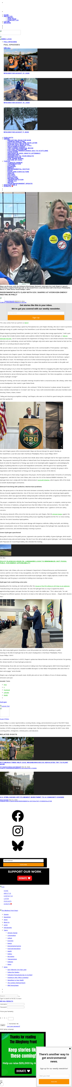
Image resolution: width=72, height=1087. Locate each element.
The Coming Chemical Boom (20, 148)
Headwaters (13, 154)
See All (7, 48)
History (11, 174)
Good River (13, 152)
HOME (6, 891)
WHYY (26, 323)
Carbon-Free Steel (16, 141)
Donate (6, 914)
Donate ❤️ (8, 186)
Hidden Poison (14, 157)
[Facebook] (18, 822)
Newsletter (7, 917)
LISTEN (6, 899)
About (11, 17)
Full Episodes (10, 42)
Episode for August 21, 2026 (17, 73)
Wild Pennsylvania (16, 147)
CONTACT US (8, 896)
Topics (7, 161)
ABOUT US (7, 893)
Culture (11, 165)
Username (3, 1004)
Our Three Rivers (16, 158)
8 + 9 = (4, 1018)
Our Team (12, 19)
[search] (19, 996)
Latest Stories (31, 768)
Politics (11, 175)
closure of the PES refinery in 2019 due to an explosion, (52, 586)
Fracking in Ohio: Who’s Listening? (24, 153)
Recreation (13, 178)
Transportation (16, 179)
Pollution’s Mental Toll (20, 145)
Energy (11, 168)
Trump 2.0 (12, 181)
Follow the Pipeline (17, 149)
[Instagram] (18, 837)
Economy (12, 166)
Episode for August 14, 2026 (17, 102)
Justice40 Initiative (44, 480)
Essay (10, 170)
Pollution (12, 177)
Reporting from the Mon (19, 140)
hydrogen (3, 702)
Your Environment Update (20, 183)
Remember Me (13, 1024)
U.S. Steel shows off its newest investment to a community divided (32, 797)
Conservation (14, 164)
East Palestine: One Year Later (22, 143)
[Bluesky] (18, 852)
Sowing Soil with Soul (18, 144)
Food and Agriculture (18, 172)
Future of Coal (15, 160)
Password (3, 1007)
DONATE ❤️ (8, 904)
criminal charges (57, 514)
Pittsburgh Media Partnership (10, 767)
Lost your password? (13, 1026)
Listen (6, 925)
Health (11, 173)
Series (7, 139)
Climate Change (15, 162)
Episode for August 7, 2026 (16, 132)
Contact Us (13, 20)
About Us (8, 16)
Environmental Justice (18, 169)
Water (11, 182)
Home (6, 920)
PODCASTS (7, 901)
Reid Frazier (4, 800)
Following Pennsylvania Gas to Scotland (28, 151)
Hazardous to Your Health (21, 156)
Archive (7, 23)
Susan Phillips (9, 301)
